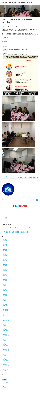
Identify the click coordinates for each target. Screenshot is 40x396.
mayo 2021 (5, 315)
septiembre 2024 (6, 268)
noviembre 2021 (6, 309)
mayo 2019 (5, 343)
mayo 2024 (5, 273)
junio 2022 (5, 301)
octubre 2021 (5, 310)
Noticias (4, 219)
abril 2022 (5, 304)
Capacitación (23, 24)
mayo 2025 (5, 258)
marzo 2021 (5, 318)
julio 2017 (5, 370)
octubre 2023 (5, 281)
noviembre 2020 (6, 321)
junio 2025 (5, 256)
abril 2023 (5, 289)
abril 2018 (5, 359)
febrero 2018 (5, 361)
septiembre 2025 (6, 253)
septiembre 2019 (6, 338)
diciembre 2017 (6, 364)
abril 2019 (5, 344)
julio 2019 (5, 340)
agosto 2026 (5, 239)
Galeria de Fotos (6, 216)
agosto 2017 (5, 369)
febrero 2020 (5, 331)
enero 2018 (5, 363)
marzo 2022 (5, 305)
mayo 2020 (5, 328)
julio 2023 (5, 285)
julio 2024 (5, 270)
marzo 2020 (5, 330)
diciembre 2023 (6, 279)
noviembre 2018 (6, 350)
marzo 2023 (5, 290)
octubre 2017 (5, 366)
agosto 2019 (5, 339)
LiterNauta (5, 217)
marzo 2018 (5, 360)
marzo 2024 (5, 275)
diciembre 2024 (6, 264)
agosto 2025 (5, 254)
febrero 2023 (5, 291)
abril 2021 (5, 316)
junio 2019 (5, 341)
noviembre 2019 (6, 335)
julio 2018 (5, 355)
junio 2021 (5, 314)
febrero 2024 (5, 276)
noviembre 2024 (6, 265)
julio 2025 (5, 255)
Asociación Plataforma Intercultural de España (10, 24)
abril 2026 (5, 244)
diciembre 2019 (6, 334)
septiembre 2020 (6, 323)
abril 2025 (5, 259)
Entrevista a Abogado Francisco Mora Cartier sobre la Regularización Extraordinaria (18, 227)
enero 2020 (5, 333)
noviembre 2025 (6, 250)
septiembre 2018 (6, 353)
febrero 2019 (5, 346)
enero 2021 (5, 319)
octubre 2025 (5, 251)
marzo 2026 (5, 245)
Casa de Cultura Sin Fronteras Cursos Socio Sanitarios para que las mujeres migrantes (19, 230)
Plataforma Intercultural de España (17, 2)
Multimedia (5, 218)
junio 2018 (5, 356)
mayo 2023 (5, 288)
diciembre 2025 (6, 249)
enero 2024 (5, 278)
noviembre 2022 (6, 295)
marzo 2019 (5, 345)
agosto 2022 (5, 299)
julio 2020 (5, 325)
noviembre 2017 (6, 365)
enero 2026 (5, 248)
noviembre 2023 (6, 280)
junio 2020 (5, 326)
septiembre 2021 (6, 311)
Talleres (4, 221)
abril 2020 (5, 329)
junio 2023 (5, 286)
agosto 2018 (5, 354)
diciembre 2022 (6, 294)
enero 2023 (5, 293)
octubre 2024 (5, 266)
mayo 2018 (5, 358)
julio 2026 (5, 240)
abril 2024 (5, 274)
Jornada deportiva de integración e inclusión (10, 176)
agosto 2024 (5, 269)
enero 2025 (5, 263)
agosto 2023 (5, 284)
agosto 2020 (5, 324)
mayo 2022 (5, 303)
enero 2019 (5, 348)
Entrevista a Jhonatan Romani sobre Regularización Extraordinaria (15, 228)
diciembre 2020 (6, 320)
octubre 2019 (5, 336)
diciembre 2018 (6, 349)
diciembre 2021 (6, 308)
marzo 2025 (5, 260)
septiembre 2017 (6, 368)
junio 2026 (5, 241)
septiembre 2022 (6, 298)
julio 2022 (5, 300)
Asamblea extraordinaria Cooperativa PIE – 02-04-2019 (27, 177)
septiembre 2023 (6, 283)
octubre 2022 (5, 296)
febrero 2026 (5, 246)
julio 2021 (5, 313)
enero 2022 (5, 306)
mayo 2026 (5, 242)
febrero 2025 (5, 261)
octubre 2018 (5, 351)
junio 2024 (5, 271)
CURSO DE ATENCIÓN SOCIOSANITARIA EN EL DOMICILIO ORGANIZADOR (17, 231)
